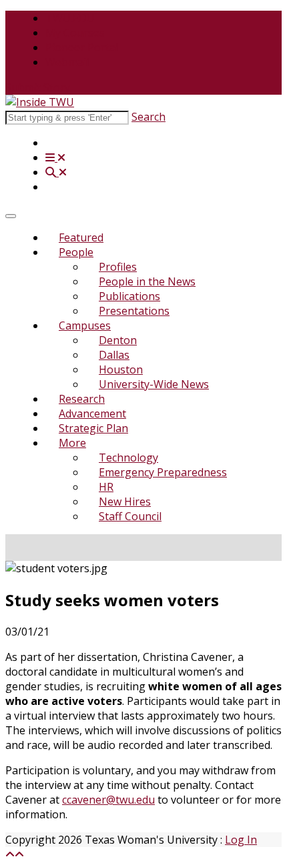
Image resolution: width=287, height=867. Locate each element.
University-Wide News (154, 384)
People (76, 252)
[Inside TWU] (39, 102)
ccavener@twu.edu (108, 799)
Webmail (67, 62)
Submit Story (37, 87)
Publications (129, 296)
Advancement (92, 413)
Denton (118, 340)
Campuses (85, 325)
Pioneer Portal (81, 47)
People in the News (147, 281)
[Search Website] (56, 172)
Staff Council (130, 516)
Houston (121, 369)
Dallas (114, 354)
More (72, 443)
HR (106, 487)
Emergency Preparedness (163, 472)
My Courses (75, 32)
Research (82, 398)
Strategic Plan (93, 428)
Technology (128, 457)
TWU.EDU (70, 18)
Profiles (118, 266)
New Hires (125, 501)
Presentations (134, 310)
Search (148, 116)
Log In (241, 839)
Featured (81, 237)
